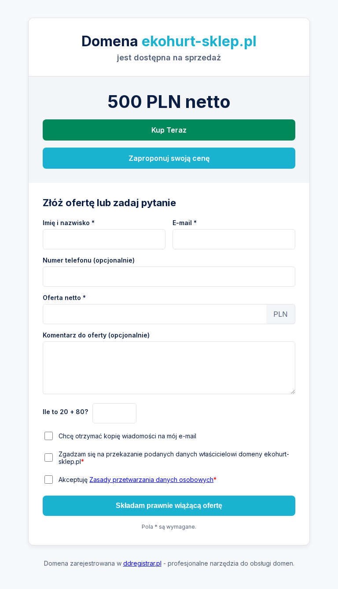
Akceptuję (138, 479)
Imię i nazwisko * (69, 222)
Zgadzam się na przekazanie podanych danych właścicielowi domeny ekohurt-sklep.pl (174, 457)
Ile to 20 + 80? (65, 411)
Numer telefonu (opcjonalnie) (89, 260)
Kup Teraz (169, 130)
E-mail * (185, 222)
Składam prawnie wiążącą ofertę (169, 505)
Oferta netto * (64, 297)
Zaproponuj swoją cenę (169, 158)
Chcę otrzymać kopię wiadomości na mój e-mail (127, 436)
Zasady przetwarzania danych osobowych (151, 479)
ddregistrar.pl (142, 563)
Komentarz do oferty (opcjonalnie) (96, 335)
